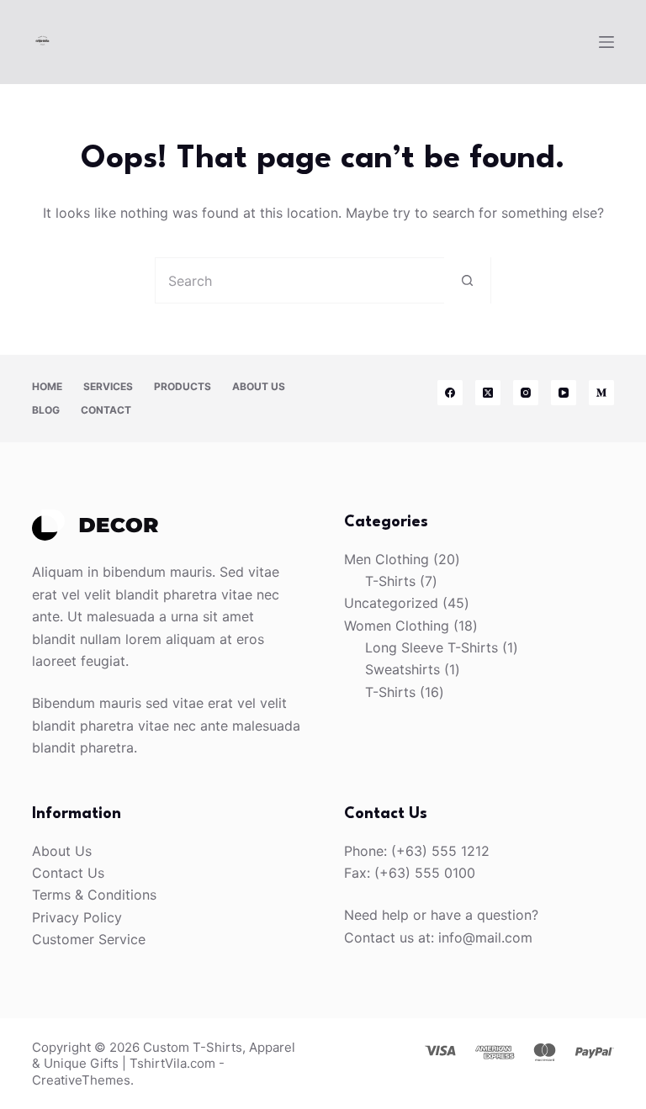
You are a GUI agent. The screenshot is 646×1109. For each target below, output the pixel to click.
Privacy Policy (77, 917)
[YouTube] (563, 392)
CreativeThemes (81, 1080)
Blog (46, 410)
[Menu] (606, 42)
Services (108, 386)
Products (182, 386)
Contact (106, 410)
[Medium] (601, 392)
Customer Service (89, 939)
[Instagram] (525, 392)
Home (47, 386)
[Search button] (467, 280)
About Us (258, 386)
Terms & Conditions (94, 894)
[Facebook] (450, 392)
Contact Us (68, 872)
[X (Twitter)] (487, 392)
